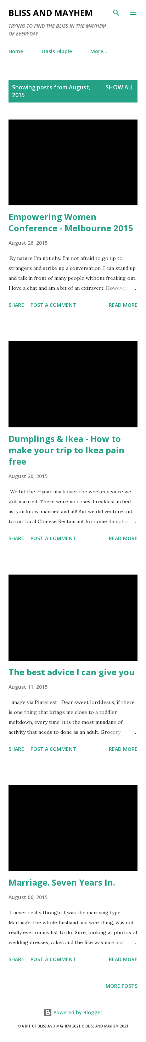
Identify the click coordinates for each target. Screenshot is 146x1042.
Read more (123, 304)
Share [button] (16, 304)
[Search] (116, 13)
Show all (120, 87)
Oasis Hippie (56, 51)
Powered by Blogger (77, 1012)
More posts (121, 985)
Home (16, 51)
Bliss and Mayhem (51, 12)
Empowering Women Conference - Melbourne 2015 (71, 222)
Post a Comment (53, 304)
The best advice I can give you (72, 672)
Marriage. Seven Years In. (62, 882)
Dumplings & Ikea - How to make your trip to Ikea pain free (66, 450)
